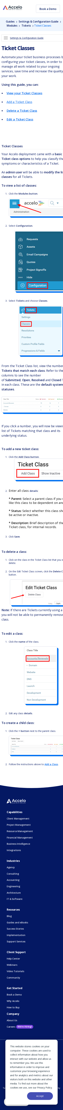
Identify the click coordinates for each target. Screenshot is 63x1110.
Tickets (26, 25)
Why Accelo (13, 1001)
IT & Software (14, 899)
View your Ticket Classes (24, 93)
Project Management (19, 824)
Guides (10, 21)
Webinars (12, 964)
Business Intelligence (18, 843)
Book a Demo (47, 9)
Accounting (13, 880)
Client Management (18, 818)
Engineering (13, 886)
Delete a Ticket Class (22, 111)
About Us (12, 1020)
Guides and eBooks (17, 922)
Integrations (14, 850)
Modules (12, 25)
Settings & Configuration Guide (38, 21)
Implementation (16, 935)
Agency (11, 867)
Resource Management (20, 831)
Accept (40, 1096)
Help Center (13, 958)
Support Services (16, 941)
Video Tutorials (15, 971)
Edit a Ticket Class (20, 119)
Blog (9, 916)
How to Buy (13, 1007)
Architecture (14, 892)
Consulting (13, 873)
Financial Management (20, 837)
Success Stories (15, 928)
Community (13, 977)
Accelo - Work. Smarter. (12, 8)
